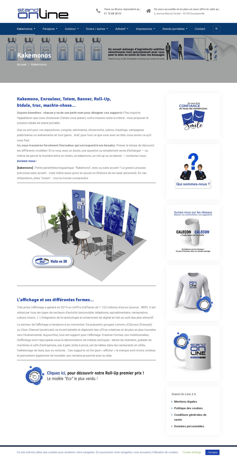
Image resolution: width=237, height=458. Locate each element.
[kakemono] (25, 167)
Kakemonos (24, 29)
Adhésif (120, 29)
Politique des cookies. (188, 408)
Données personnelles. (189, 426)
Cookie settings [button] (192, 452)
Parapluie (49, 29)
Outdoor (70, 29)
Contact (200, 29)
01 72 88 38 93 (112, 14)
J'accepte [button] (212, 452)
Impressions (144, 29)
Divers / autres (95, 29)
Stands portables (173, 29)
